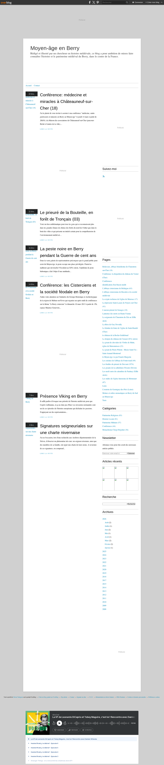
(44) (108, 426)
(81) (110, 419)
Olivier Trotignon (18, 697)
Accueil (28, 85)
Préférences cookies (154, 697)
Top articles (64, 697)
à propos (88, 730)
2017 (104, 580)
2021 (104, 565)
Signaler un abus (82, 697)
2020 (104, 569)
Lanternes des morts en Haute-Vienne (116, 313)
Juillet (107, 526)
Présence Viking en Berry (63, 396)
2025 (104, 551)
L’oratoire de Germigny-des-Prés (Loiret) (117, 389)
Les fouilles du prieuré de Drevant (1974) (118, 364)
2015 (104, 584)
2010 (104, 602)
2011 (104, 598)
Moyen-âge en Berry (54, 48)
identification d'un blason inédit (114, 284)
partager (74, 730)
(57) (111, 422)
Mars (107, 540)
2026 (104, 519)
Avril (107, 537)
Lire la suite (46, 129)
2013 (104, 591)
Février (107, 544)
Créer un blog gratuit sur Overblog (48, 697)
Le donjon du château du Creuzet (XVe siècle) (120, 339)
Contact (37, 85)
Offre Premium (120, 697)
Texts (104, 400)
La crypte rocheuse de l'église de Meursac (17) (120, 299)
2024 (104, 555)
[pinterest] (97, 2)
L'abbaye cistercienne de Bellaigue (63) (117, 288)
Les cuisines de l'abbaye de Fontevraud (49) (119, 360)
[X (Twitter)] (93, 2)
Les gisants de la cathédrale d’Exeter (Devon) (119, 367)
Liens (104, 385)
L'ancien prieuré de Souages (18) (114, 310)
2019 (104, 573)
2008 (104, 609)
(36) (115, 429)
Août (107, 522)
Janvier (107, 547)
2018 (104, 576)
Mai (106, 533)
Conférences (107, 281)
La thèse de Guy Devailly (112, 324)
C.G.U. (91, 697)
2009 (104, 605)
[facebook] (89, 2)
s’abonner (60, 730)
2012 (104, 594)
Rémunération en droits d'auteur (105, 697)
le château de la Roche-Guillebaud (115, 335)
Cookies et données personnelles (136, 697)
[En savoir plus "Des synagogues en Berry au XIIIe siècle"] (132, 472)
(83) (112, 415)
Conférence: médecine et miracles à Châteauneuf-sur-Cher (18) (66, 101)
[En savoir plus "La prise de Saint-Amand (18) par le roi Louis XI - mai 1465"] (132, 485)
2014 (104, 587)
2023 (104, 558)
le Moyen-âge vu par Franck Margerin (116, 357)
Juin (106, 529)
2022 (104, 562)
